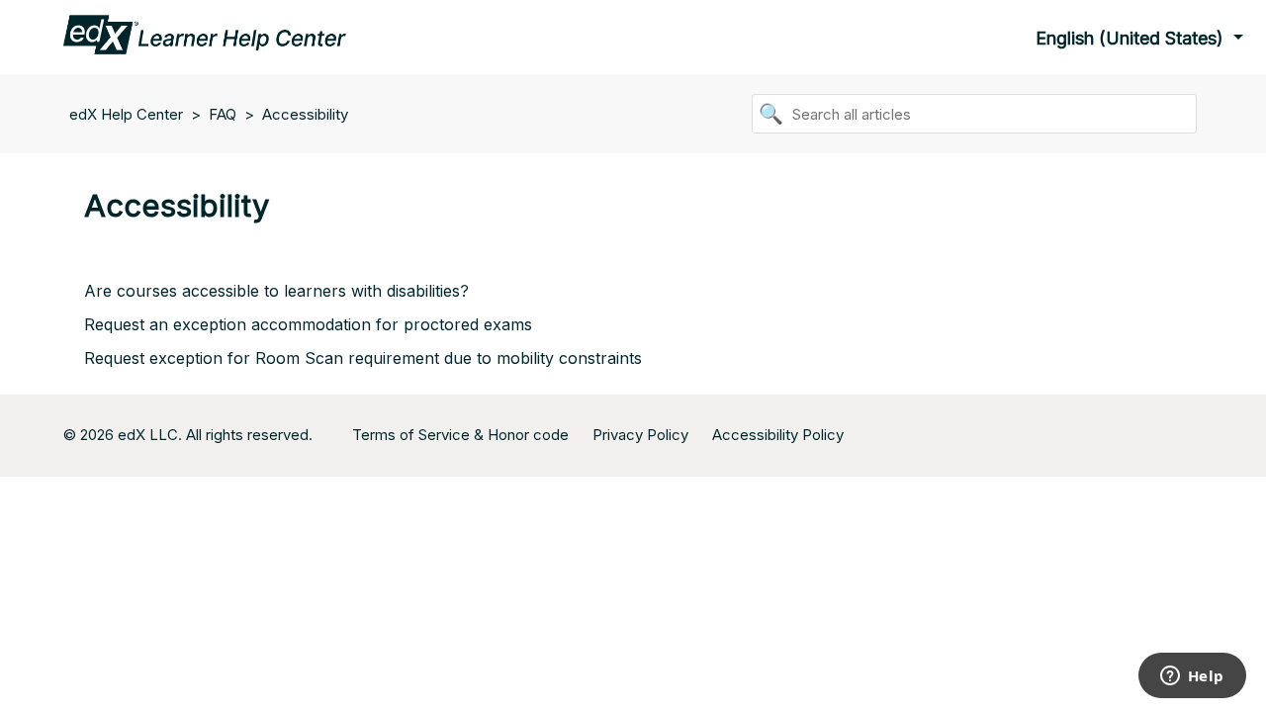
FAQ (222, 114)
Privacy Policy (640, 434)
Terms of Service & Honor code (460, 434)
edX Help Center (128, 114)
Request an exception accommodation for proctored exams (308, 324)
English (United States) (1132, 38)
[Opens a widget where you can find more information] (1191, 677)
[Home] (204, 33)
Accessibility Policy (778, 434)
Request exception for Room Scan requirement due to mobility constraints (363, 358)
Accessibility (305, 114)
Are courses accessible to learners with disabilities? (276, 291)
